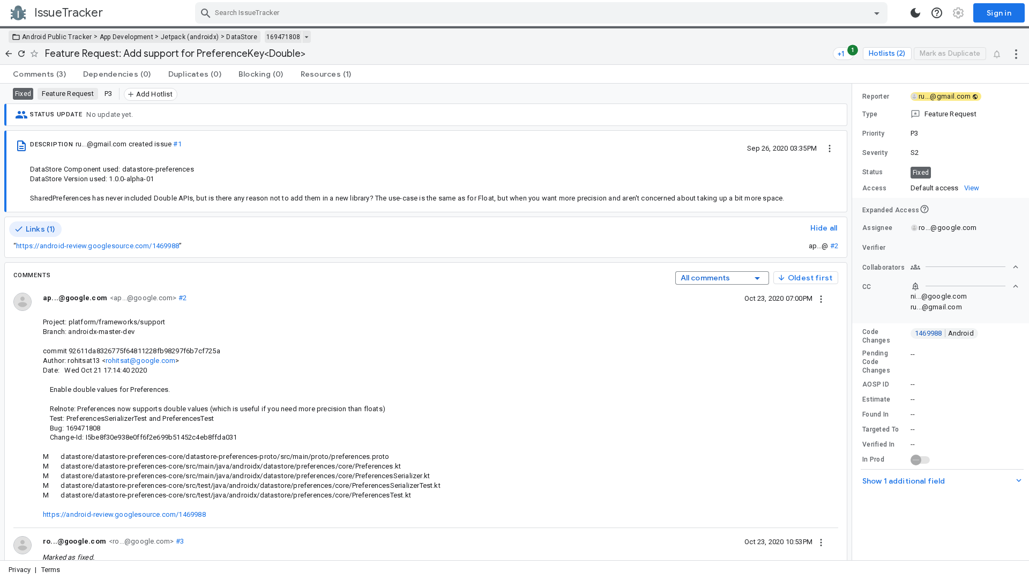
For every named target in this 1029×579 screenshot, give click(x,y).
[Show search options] (876, 12)
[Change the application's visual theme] (915, 13)
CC (866, 287)
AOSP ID (875, 384)
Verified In (878, 444)
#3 (179, 541)
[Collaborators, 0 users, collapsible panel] (965, 267)
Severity (875, 153)
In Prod (873, 459)
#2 (834, 246)
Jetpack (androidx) (190, 37)
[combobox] (542, 12)
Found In (875, 414)
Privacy (20, 570)
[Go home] (8, 53)
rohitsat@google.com (141, 361)
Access (874, 188)
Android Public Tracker (57, 37)
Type (869, 114)
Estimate (876, 399)
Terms (51, 570)
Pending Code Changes (876, 362)
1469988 (944, 333)
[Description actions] (829, 148)
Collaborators (883, 267)
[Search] (205, 12)
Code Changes (876, 336)
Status (872, 172)
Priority (873, 133)
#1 (177, 144)
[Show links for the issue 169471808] (306, 37)
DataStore (241, 37)
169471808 (283, 37)
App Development (127, 37)
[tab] (39, 74)
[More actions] (1016, 53)
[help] (937, 13)
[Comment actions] (821, 298)
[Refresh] (21, 53)
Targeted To (880, 429)
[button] (940, 114)
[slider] (854, 322)
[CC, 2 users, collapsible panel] (965, 286)
